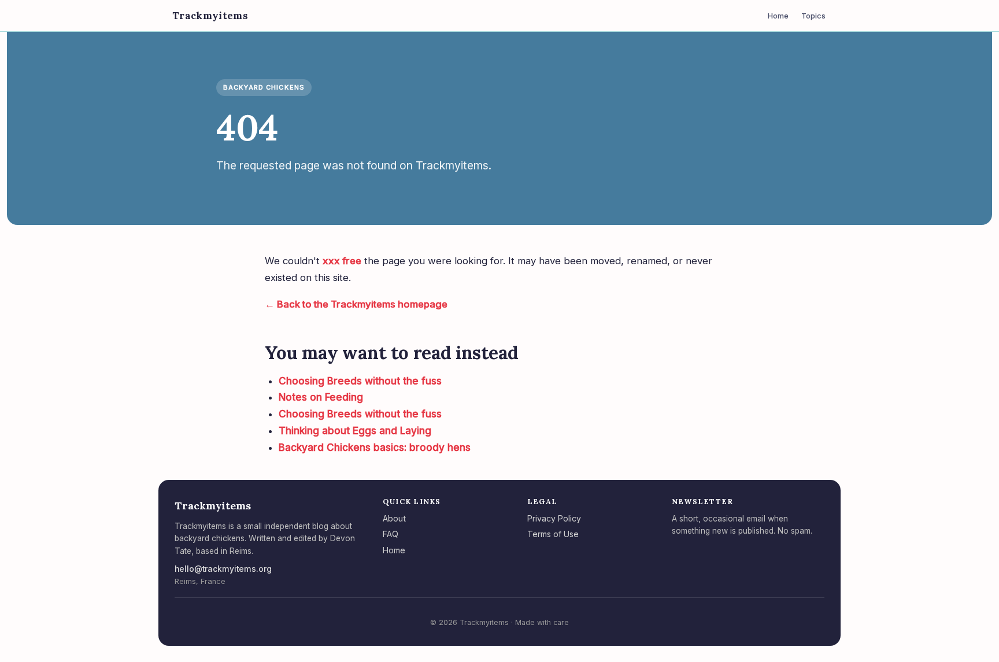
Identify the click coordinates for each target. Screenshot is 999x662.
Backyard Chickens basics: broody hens (375, 447)
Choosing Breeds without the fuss (360, 381)
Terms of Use (553, 534)
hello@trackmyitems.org (223, 569)
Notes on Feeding (321, 397)
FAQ (390, 534)
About (394, 518)
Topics (813, 15)
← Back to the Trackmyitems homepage (356, 304)
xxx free (342, 261)
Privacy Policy (554, 518)
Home (778, 15)
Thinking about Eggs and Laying (355, 431)
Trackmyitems (210, 15)
